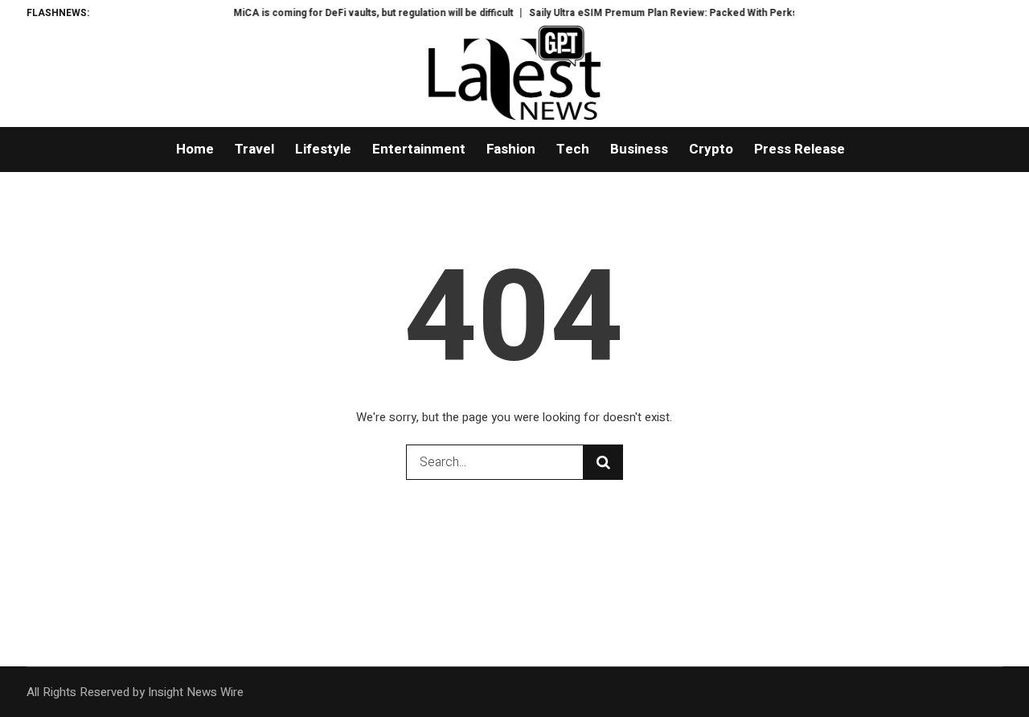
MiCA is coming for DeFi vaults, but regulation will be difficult (365, 13)
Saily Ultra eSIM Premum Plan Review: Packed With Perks (655, 13)
